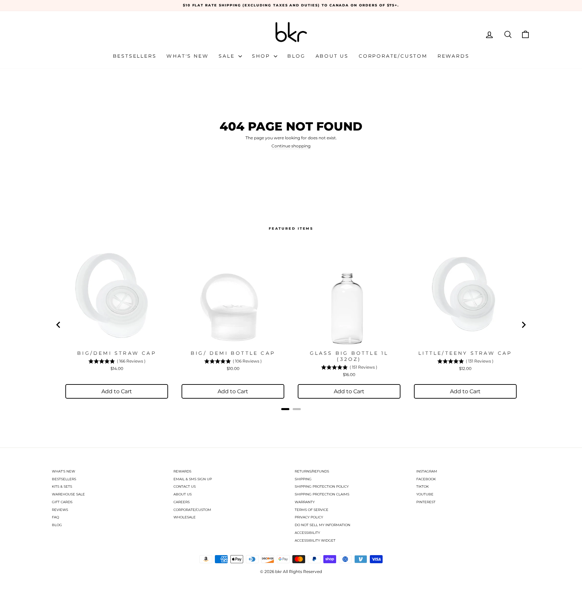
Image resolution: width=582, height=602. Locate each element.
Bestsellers (135, 56)
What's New (187, 56)
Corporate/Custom (393, 56)
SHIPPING (303, 479)
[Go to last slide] (58, 325)
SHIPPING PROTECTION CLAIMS (322, 494)
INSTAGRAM (426, 471)
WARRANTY (305, 502)
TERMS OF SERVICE (311, 510)
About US (332, 56)
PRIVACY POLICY (309, 517)
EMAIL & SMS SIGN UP (192, 479)
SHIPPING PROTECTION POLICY (322, 486)
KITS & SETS (62, 486)
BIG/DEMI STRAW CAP (116, 353)
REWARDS (182, 471)
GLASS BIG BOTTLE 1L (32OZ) (349, 356)
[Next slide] (523, 325)
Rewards (454, 56)
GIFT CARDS (62, 502)
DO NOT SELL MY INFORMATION (322, 525)
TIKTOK (422, 486)
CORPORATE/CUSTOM (192, 510)
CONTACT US (184, 486)
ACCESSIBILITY (307, 533)
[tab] (285, 409)
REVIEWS (60, 510)
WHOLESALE (184, 517)
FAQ (55, 517)
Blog (296, 56)
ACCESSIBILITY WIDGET (315, 540)
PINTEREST (425, 502)
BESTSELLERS (64, 479)
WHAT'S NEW (63, 471)
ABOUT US (182, 494)
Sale (228, 56)
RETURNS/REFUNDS (312, 471)
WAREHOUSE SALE (68, 494)
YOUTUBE (424, 494)
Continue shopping (291, 146)
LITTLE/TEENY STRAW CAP (465, 353)
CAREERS (181, 502)
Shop (262, 56)
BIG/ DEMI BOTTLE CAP (233, 353)
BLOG (57, 525)
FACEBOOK (426, 479)
